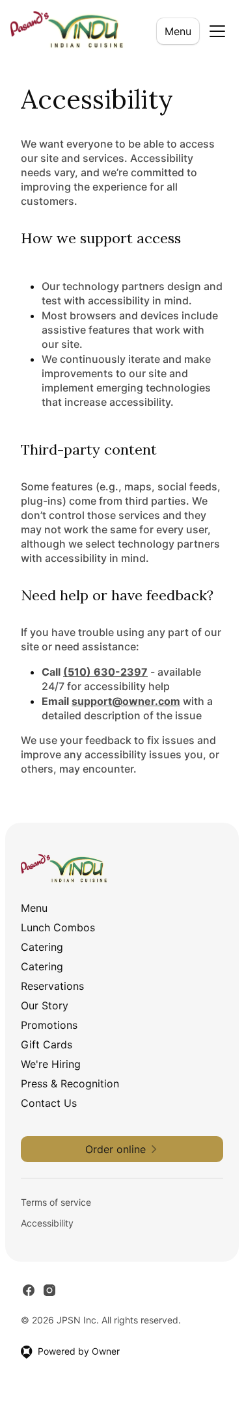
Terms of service (56, 1202)
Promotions (49, 1024)
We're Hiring (51, 1063)
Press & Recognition (70, 1083)
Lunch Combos (58, 927)
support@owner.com (126, 701)
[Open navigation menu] (217, 31)
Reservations (52, 985)
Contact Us (49, 1102)
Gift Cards (46, 1044)
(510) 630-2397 (105, 671)
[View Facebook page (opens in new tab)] (28, 1290)
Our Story (44, 1005)
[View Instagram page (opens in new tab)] (49, 1290)
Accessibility (47, 1223)
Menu (178, 31)
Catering (42, 946)
